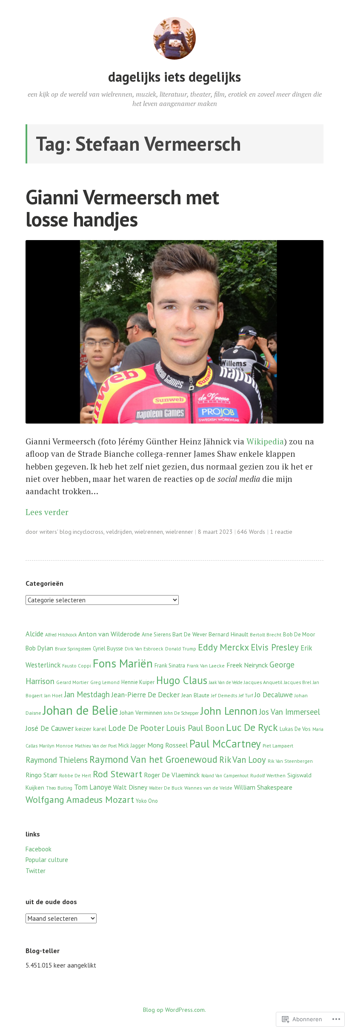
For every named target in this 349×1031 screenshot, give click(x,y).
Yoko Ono (147, 800)
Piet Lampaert (278, 745)
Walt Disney (130, 787)
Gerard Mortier (72, 682)
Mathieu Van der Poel (96, 746)
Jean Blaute (195, 695)
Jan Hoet (53, 696)
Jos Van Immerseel (289, 712)
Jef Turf (246, 696)
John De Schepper (181, 713)
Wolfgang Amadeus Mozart (80, 799)
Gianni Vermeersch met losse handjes (122, 208)
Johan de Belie (80, 710)
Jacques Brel (297, 682)
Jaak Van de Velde (225, 682)
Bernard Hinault (228, 634)
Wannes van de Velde (208, 788)
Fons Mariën (123, 663)
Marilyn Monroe (56, 745)
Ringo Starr (41, 774)
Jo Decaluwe (274, 694)
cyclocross (90, 532)
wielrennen (148, 532)
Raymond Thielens (57, 760)
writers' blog (56, 532)
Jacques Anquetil (263, 682)
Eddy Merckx (223, 647)
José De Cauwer (50, 728)
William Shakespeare (263, 787)
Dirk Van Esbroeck (144, 649)
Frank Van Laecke (206, 665)
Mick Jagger (132, 745)
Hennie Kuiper (137, 682)
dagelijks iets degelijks (174, 77)
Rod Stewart (117, 774)
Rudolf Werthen (268, 775)
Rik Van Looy (242, 759)
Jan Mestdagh (87, 694)
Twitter (36, 871)
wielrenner (179, 532)
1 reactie (281, 532)
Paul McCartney (225, 743)
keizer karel (90, 729)
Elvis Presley (275, 647)
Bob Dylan (39, 648)
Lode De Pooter (136, 727)
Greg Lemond (105, 682)
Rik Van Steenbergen (290, 761)
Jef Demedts (224, 696)
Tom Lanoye (93, 787)
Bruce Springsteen (73, 649)
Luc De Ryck (252, 727)
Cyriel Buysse (108, 648)
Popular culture (47, 860)
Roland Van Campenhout (225, 776)
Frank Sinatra (169, 665)
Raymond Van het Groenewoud (153, 759)
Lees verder (47, 512)
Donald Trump (180, 649)
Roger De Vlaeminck (172, 774)
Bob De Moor (299, 634)
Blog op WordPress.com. (174, 1010)
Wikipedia (265, 441)
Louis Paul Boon (195, 727)
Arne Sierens (156, 634)
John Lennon (228, 711)
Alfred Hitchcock (61, 635)
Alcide (34, 634)
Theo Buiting (59, 788)
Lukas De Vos (295, 729)
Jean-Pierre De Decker (146, 694)
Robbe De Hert (75, 776)
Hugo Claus (181, 680)
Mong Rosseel (167, 745)
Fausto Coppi (76, 666)
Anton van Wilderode (109, 633)
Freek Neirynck (247, 665)
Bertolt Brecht (265, 634)
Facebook (38, 849)
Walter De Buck (166, 788)
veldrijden (119, 532)
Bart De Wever (189, 634)
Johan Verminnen (141, 712)
